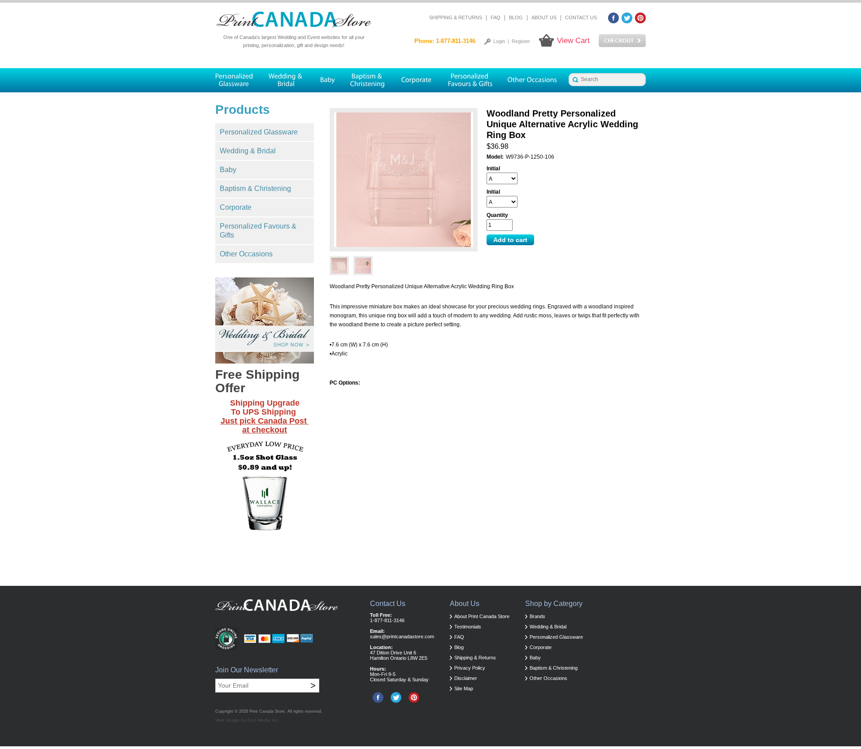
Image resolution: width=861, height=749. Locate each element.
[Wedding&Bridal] (286, 80)
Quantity (497, 215)
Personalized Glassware (259, 132)
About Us (544, 17)
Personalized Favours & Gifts (258, 230)
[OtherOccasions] (533, 80)
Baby (228, 169)
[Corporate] (416, 80)
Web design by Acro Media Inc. (247, 720)
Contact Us (581, 17)
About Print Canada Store (481, 616)
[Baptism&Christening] (367, 80)
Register (521, 41)
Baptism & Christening (255, 188)
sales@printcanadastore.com (402, 636)
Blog (516, 17)
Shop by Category (554, 603)
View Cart (573, 40)
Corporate (236, 207)
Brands (537, 616)
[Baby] (327, 80)
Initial (493, 168)
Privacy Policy (469, 668)
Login (499, 41)
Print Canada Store (267, 711)
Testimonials (467, 626)
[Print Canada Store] (293, 20)
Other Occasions (246, 254)
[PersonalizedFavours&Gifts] (470, 80)
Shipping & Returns (455, 17)
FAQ (495, 17)
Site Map (463, 688)
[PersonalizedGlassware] (238, 80)
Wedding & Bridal (248, 151)
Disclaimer (465, 678)
